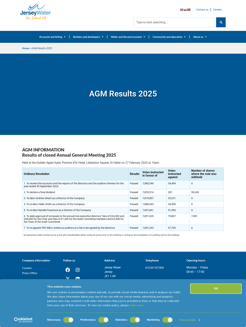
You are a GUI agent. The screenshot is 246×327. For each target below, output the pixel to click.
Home (25, 48)
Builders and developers (86, 36)
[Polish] (185, 9)
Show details (187, 319)
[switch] (103, 320)
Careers (217, 9)
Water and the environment (126, 36)
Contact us (202, 9)
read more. (137, 305)
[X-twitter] (67, 278)
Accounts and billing (50, 36)
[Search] (221, 22)
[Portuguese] (188, 9)
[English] (181, 9)
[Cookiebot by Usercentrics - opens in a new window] (23, 320)
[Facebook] (67, 269)
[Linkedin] (77, 278)
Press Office (29, 273)
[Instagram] (77, 269)
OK (216, 288)
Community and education (167, 36)
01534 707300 (154, 267)
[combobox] (174, 22)
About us (198, 36)
